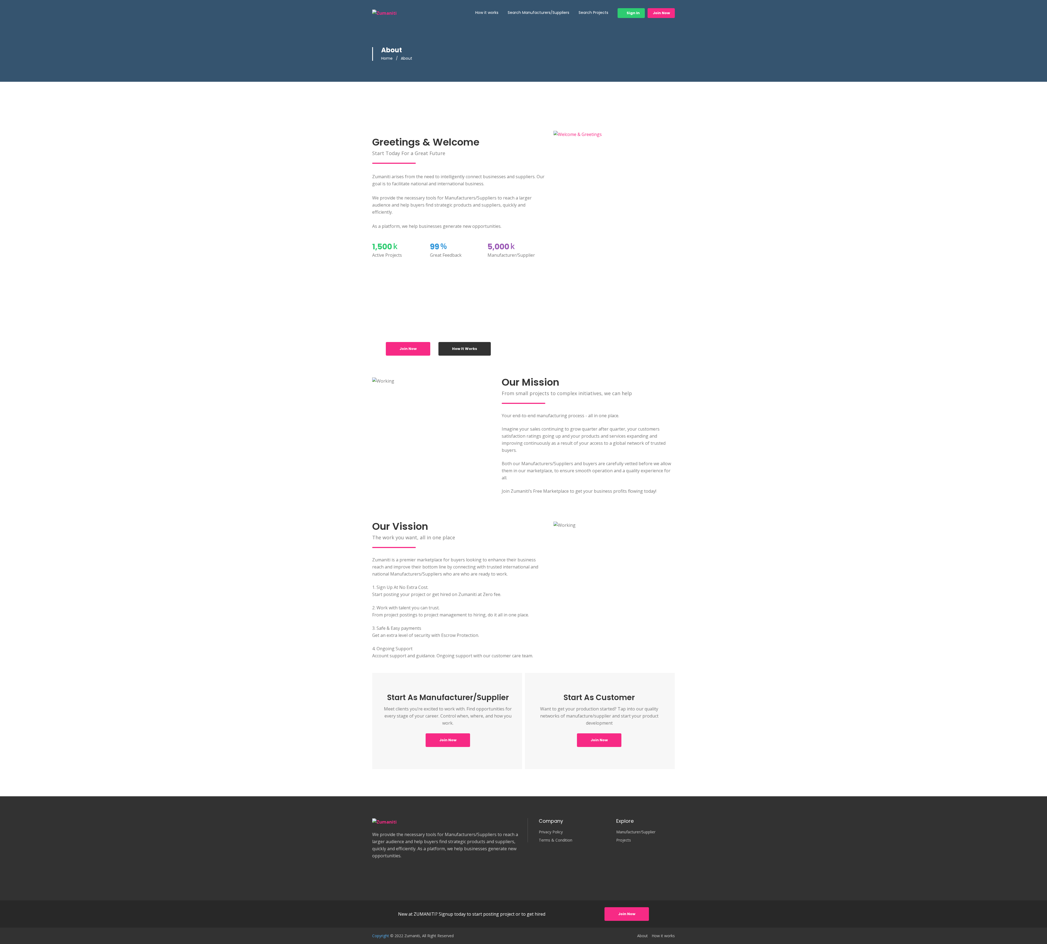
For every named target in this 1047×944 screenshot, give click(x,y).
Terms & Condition (555, 840)
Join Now (661, 13)
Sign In (633, 13)
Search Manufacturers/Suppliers (538, 12)
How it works (486, 12)
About (642, 936)
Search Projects (593, 12)
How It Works (464, 348)
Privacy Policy (551, 832)
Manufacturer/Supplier (635, 832)
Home (387, 58)
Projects (623, 840)
